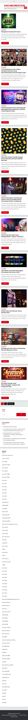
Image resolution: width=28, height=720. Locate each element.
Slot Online (3, 29)
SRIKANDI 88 (5, 502)
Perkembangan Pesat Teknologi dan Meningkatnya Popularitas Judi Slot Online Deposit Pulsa (13, 109)
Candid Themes (14, 716)
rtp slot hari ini (5, 558)
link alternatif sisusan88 (7, 665)
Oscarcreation (14, 5)
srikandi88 (4, 508)
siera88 (4, 699)
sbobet (3, 549)
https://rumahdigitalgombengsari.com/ (10, 599)
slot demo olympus (6, 561)
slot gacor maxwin (6, 611)
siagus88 (4, 702)
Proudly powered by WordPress (9, 715)
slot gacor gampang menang (8, 640)
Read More (5, 43)
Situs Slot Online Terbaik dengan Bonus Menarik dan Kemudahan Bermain (12, 158)
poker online (5, 546)
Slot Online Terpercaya (7, 455)
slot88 (3, 564)
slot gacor (4, 683)
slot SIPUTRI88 (5, 477)
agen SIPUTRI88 (6, 464)
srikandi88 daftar (6, 686)
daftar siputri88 (5, 514)
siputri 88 (4, 539)
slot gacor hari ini (6, 643)
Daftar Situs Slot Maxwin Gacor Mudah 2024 (11, 311)
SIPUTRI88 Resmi (6, 674)
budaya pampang (6, 602)
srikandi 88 (4, 543)
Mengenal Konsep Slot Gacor (11, 32)
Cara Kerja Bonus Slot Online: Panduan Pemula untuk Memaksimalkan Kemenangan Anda (13, 71)
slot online (4, 480)
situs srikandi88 (5, 671)
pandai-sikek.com (6, 605)
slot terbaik (4, 461)
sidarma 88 (4, 649)
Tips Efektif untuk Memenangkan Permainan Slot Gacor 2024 (12, 271)
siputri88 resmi (5, 677)
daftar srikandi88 (6, 655)
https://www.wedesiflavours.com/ (10, 524)
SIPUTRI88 (4, 471)
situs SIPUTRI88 (6, 474)
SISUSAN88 (5, 624)
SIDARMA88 (5, 621)
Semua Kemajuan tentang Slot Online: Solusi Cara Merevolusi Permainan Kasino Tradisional (11, 199)
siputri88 (4, 652)
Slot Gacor (4, 608)
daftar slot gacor (6, 630)
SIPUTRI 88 (5, 467)
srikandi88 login (5, 646)
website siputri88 (6, 518)
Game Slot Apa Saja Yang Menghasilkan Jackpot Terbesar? (12, 236)
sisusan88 (4, 690)
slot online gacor (6, 536)
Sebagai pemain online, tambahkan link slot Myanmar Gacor (13, 349)
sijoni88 (4, 696)
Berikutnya (10, 403)
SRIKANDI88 (5, 505)
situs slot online (5, 458)
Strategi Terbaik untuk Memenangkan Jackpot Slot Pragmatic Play (10, 384)
